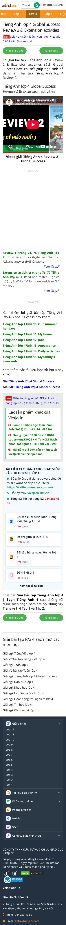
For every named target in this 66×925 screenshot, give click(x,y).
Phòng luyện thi (22, 809)
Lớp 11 (10, 734)
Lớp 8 (9, 749)
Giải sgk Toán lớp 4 (15, 665)
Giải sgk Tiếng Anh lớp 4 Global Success (30, 676)
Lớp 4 (33, 14)
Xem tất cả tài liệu (31, 585)
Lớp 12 (10, 729)
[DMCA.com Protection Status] (32, 873)
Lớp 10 (10, 739)
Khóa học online (22, 801)
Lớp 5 (48, 14)
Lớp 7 (9, 754)
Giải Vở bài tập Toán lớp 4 (20, 670)
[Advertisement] (33, 210)
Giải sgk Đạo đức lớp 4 (18, 682)
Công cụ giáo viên (26, 835)
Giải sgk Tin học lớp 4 (17, 705)
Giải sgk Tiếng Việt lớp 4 (19, 653)
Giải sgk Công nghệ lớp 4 (19, 710)
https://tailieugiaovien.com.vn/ (30, 487)
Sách (15, 827)
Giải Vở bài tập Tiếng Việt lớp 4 (24, 659)
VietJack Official (38, 493)
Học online (55, 5)
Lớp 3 (17, 14)
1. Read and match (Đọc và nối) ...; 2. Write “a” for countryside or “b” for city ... (31, 279)
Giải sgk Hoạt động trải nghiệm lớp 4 (28, 699)
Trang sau (49, 50)
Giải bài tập (19, 723)
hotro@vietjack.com (27, 921)
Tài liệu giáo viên (25, 792)
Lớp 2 (9, 780)
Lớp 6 (9, 759)
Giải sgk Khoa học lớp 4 (19, 687)
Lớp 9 (9, 744)
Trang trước (15, 50)
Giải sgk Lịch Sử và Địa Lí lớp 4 (23, 693)
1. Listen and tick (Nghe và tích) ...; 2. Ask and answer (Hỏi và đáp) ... (31, 257)
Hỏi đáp (17, 818)
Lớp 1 (9, 785)
